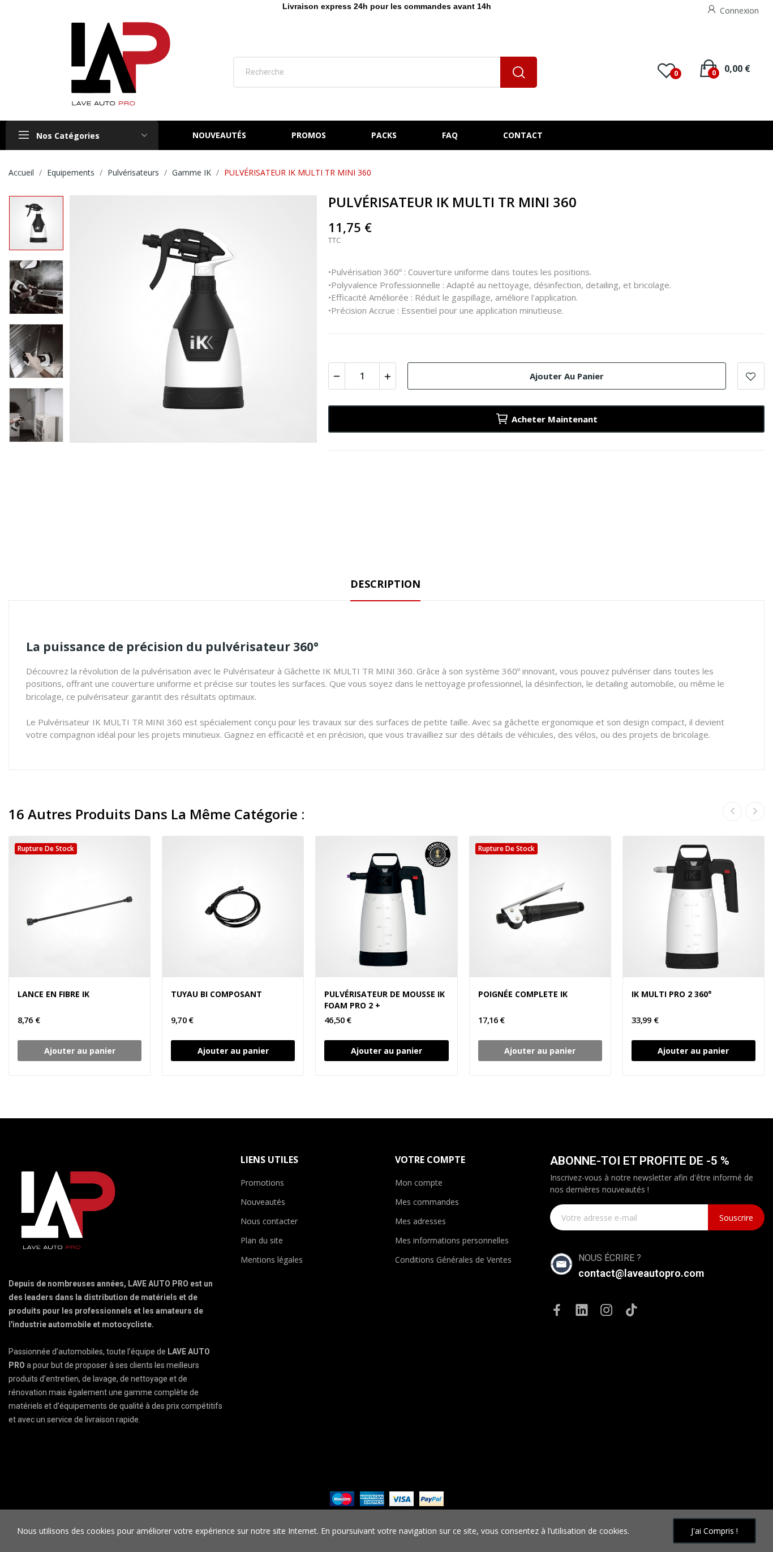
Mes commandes (427, 1201)
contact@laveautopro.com (641, 1273)
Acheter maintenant (555, 419)
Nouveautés (263, 1201)
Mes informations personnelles (452, 1240)
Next (286, 320)
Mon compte (419, 1182)
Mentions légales (272, 1259)
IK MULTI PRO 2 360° (672, 994)
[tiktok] (631, 1310)
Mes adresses (420, 1221)
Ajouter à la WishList (751, 376)
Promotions (262, 1182)
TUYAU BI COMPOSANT (216, 994)
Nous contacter (269, 1221)
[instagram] (606, 1310)
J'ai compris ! (714, 1530)
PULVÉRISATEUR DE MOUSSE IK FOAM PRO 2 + (384, 1000)
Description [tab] (385, 584)
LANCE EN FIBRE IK (53, 994)
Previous (101, 320)
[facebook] (557, 1310)
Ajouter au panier (567, 376)
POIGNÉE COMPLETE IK (523, 994)
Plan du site (262, 1240)
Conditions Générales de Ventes (453, 1259)
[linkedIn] (582, 1310)
